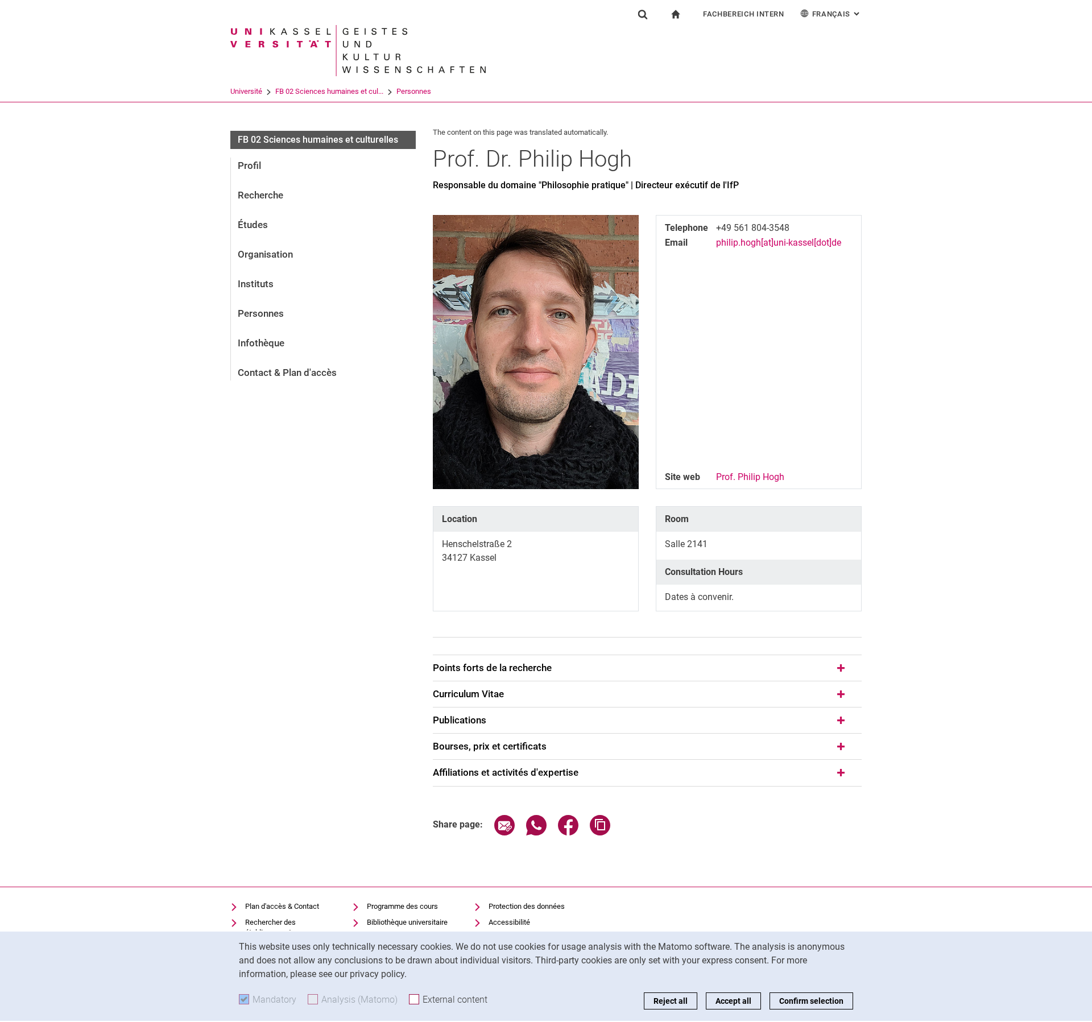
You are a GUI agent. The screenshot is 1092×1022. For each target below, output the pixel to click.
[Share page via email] (504, 832)
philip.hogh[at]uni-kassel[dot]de (778, 242)
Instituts (256, 283)
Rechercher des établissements (270, 927)
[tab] (647, 668)
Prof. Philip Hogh (750, 476)
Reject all (670, 1001)
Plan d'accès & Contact (282, 906)
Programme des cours (402, 906)
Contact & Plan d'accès (287, 372)
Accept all (733, 1001)
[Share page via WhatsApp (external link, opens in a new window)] (536, 832)
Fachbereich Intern (743, 14)
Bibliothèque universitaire (407, 922)
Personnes (413, 91)
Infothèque (261, 343)
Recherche (260, 195)
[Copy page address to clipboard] (600, 832)
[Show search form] (642, 14)
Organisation (265, 254)
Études (253, 224)
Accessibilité (509, 922)
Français (837, 14)
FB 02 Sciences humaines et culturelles (318, 139)
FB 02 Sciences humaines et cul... (329, 91)
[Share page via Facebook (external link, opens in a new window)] (568, 832)
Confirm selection (811, 1001)
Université (246, 91)
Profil (249, 165)
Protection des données (527, 906)
